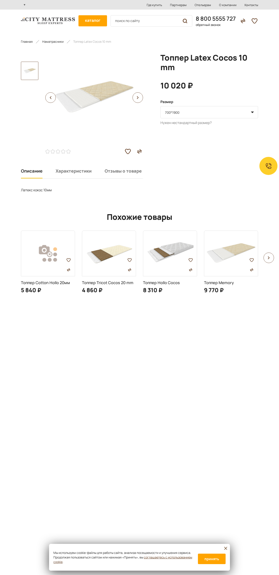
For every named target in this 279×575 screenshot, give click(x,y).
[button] (50, 97)
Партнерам (178, 5)
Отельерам (203, 5)
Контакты (251, 5)
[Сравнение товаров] (243, 20)
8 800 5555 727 (216, 18)
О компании (227, 5)
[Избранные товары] (254, 20)
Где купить (154, 5)
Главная (27, 41)
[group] (48, 262)
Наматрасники (53, 41)
